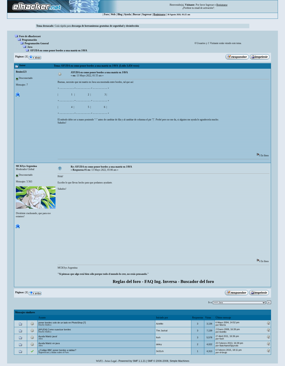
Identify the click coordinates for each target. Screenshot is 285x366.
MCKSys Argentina (26, 166)
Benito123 (21, 71)
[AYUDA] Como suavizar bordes (54, 329)
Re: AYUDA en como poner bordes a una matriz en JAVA (101, 166)
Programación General (37, 43)
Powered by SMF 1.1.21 (132, 361)
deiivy (159, 344)
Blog (119, 14)
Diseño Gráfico (44, 325)
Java (29, 46)
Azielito (159, 323)
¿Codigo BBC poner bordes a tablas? (57, 350)
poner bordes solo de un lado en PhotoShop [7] (62, 322)
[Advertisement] (133, 140)
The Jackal (161, 330)
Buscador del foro (197, 281)
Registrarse (159, 14)
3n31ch (160, 351)
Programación (29, 39)
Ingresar (210, 4)
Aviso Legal (110, 361)
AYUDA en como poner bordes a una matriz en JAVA (58, 50)
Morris (222, 325)
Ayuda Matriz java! (47, 336)
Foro (106, 14)
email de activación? (204, 7)
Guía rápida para (97, 25)
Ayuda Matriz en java (49, 343)
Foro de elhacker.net (30, 36)
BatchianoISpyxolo (228, 345)
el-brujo (223, 352)
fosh (158, 337)
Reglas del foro (127, 281)
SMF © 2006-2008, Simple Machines (168, 361)
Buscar (136, 14)
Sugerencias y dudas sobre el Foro (53, 352)
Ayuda (127, 14)
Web (113, 14)
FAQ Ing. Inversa (160, 281)
